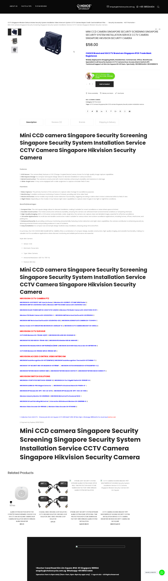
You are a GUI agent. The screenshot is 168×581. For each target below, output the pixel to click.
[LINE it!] (120, 111)
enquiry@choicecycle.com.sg (51, 570)
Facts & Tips (26, 6)
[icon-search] (158, 6)
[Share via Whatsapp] (125, 111)
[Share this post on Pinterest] (111, 111)
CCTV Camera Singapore (97, 104)
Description (31, 122)
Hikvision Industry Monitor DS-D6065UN (34, 396)
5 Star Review (41, 6)
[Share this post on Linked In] (101, 111)
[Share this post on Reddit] (97, 111)
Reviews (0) (57, 122)
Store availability (93, 93)
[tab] (31, 122)
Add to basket (104, 84)
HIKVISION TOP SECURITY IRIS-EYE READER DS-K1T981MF (39, 366)
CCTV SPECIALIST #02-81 (67, 417)
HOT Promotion (129, 23)
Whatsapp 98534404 (90, 417)
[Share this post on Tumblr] (106, 111)
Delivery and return (107, 93)
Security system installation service (133, 104)
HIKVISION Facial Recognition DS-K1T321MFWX (36, 360)
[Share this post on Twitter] (92, 111)
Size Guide (121, 93)
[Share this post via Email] (129, 111)
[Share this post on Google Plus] (115, 111)
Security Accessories (116, 23)
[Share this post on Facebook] (87, 111)
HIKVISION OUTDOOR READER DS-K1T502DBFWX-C (79, 366)
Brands (82, 122)
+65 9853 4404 (85, 570)
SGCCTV (35, 417)
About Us (13, 6)
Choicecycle (43, 417)
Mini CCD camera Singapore (113, 104)
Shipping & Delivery (107, 122)
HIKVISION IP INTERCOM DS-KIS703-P (64, 371)
